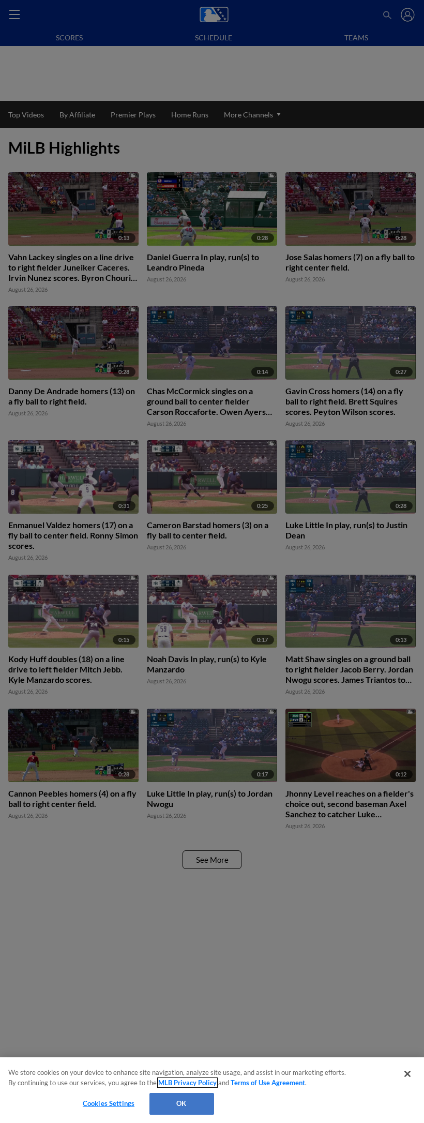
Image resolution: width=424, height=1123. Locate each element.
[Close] (407, 1073)
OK (181, 1103)
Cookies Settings (108, 1103)
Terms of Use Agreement (268, 1083)
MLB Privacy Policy (187, 1083)
